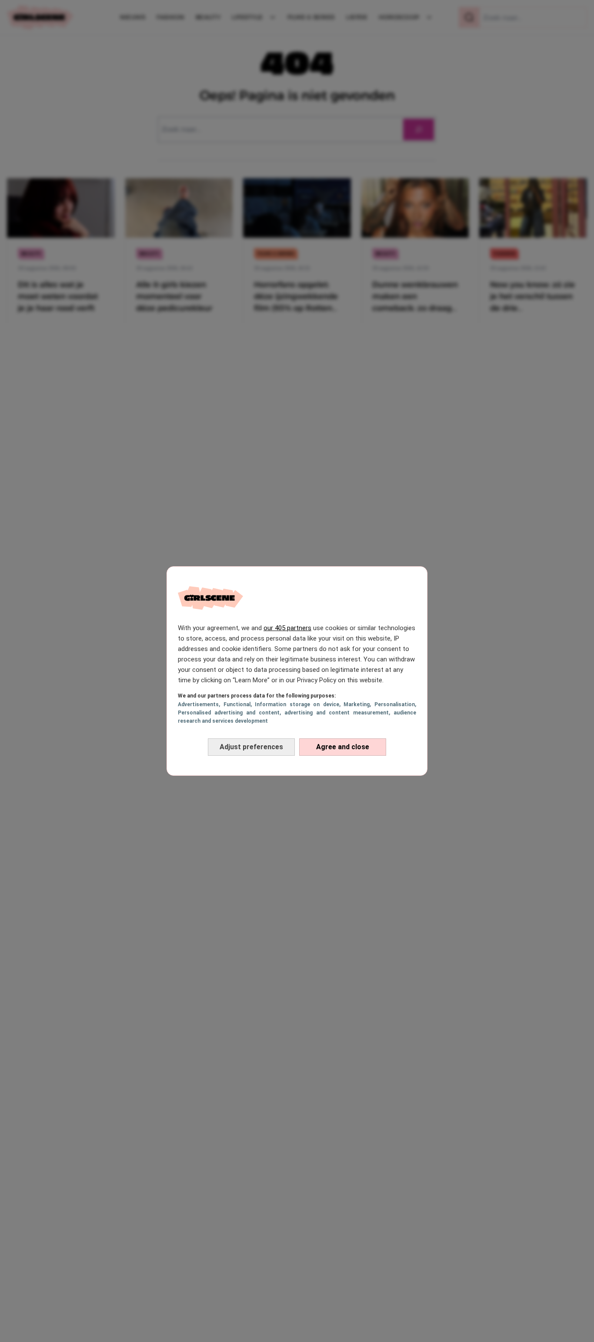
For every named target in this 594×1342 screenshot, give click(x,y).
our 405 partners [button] (287, 628)
